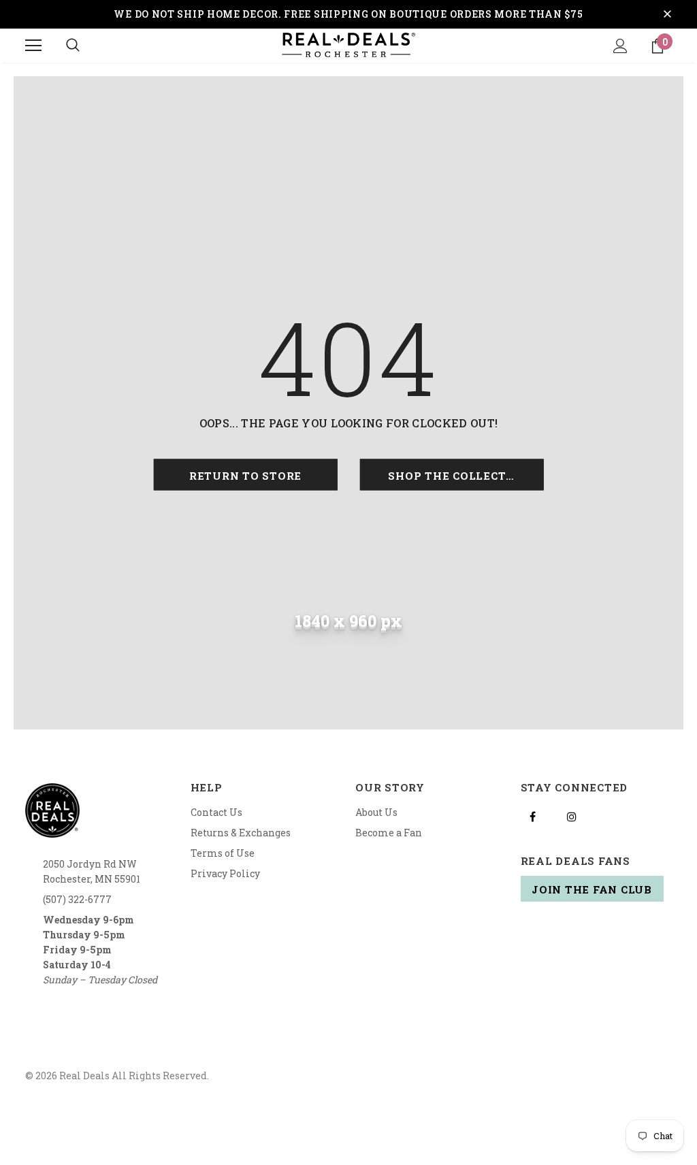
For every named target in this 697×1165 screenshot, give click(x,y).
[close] (667, 14)
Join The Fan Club (592, 889)
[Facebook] (533, 815)
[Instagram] (572, 815)
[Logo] (348, 45)
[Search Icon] (73, 45)
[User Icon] (620, 46)
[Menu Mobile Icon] (33, 45)
